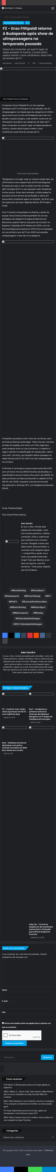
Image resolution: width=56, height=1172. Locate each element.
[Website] (18, 676)
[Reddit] (36, 635)
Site (3, 1012)
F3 (27, 23)
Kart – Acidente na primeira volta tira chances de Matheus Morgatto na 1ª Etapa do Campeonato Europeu (40, 714)
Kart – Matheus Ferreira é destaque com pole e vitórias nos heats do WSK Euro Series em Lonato (14, 747)
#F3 (49, 596)
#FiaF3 (13, 601)
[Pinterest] (30, 635)
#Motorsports (21, 612)
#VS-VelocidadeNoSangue (28, 624)
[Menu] (52, 9)
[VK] (42, 635)
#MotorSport (38, 607)
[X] (11, 635)
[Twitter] (14, 578)
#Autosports (12, 596)
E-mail (5, 1001)
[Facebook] (11, 578)
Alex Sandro (7, 63)
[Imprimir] (5, 641)
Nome (5, 990)
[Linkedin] (17, 635)
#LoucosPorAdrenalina (35, 601)
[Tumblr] (23, 635)
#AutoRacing (19, 590)
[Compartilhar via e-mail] (48, 635)
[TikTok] (37, 676)
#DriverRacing (33, 596)
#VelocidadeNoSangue (28, 618)
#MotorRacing (18, 607)
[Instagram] (33, 676)
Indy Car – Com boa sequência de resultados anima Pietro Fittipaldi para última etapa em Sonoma (41, 929)
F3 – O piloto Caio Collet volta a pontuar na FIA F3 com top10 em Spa (14, 711)
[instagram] (21, 578)
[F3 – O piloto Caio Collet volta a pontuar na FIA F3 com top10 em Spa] (14, 700)
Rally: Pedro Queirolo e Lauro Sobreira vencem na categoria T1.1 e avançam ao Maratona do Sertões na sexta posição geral (29, 1104)
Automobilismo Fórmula (19, 17)
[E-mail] (7, 578)
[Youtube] (18, 578)
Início (6, 17)
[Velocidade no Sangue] (12, 8)
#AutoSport (38, 590)
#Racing (39, 612)
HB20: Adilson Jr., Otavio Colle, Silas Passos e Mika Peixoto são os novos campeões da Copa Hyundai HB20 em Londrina (28, 1094)
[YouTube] (29, 676)
